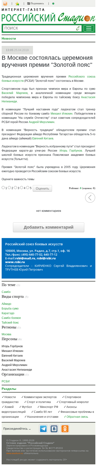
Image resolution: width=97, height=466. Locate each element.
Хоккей (9, 407)
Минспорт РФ (49, 407)
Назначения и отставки (42, 416)
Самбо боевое (11, 317)
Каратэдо (8, 313)
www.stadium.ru (14, 453)
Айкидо (6, 303)
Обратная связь (77, 416)
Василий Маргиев (15, 93)
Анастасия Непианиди (17, 369)
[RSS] (7, 3)
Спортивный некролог (74, 402)
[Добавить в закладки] (18, 3)
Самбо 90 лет (43, 412)
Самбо (6, 291)
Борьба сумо (10, 308)
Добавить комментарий (48, 227)
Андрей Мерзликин (41, 122)
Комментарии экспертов (40, 397)
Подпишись (37, 3)
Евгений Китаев (42, 138)
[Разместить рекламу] (53, 3)
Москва (6, 334)
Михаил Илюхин (62, 113)
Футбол (27, 407)
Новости (10, 397)
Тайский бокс (10, 322)
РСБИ (6, 381)
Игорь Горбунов (71, 150)
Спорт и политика (39, 402)
